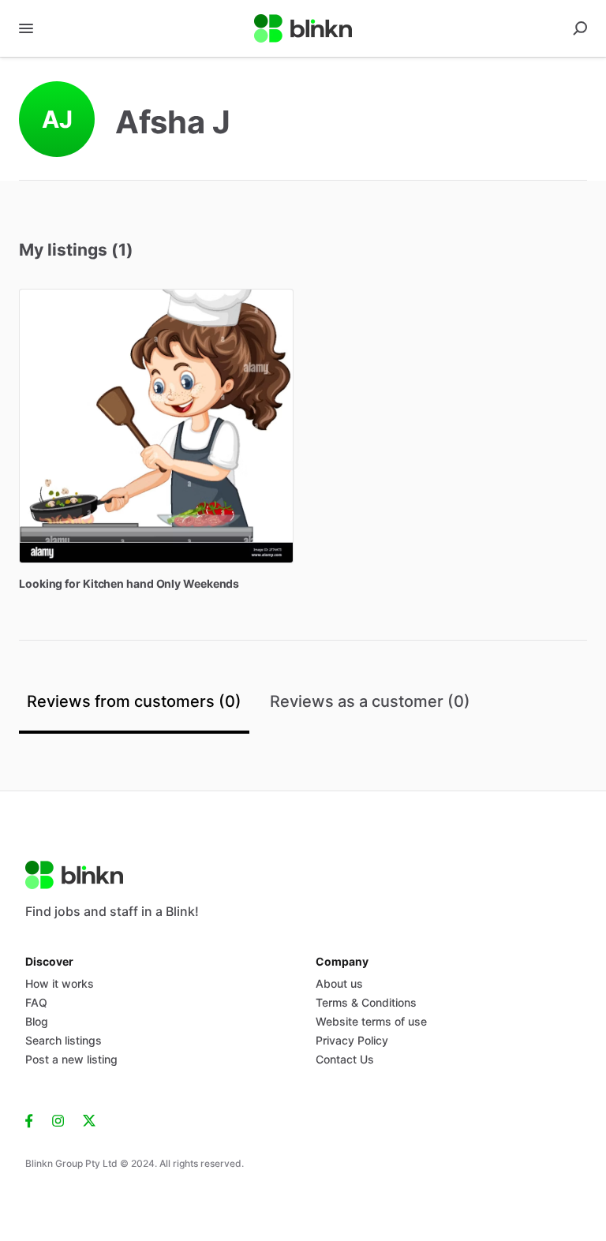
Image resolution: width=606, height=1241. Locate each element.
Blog (36, 1021)
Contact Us (345, 1059)
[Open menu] (26, 28)
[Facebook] (34, 1119)
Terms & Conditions (366, 1002)
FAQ (36, 1002)
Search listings (63, 1040)
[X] (89, 1119)
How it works (59, 983)
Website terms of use (371, 1021)
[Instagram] (58, 1119)
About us (339, 983)
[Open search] (580, 28)
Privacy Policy (352, 1040)
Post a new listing (71, 1059)
